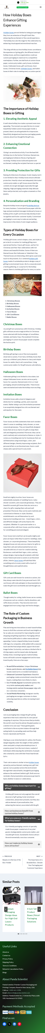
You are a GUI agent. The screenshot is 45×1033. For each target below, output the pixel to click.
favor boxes (18, 560)
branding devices (33, 205)
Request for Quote (22, 7)
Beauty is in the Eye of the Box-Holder (12, 859)
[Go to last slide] (6, 909)
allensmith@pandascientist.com (18, 993)
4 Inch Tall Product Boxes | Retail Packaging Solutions (33, 915)
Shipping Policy (8, 962)
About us (6, 952)
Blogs (5, 972)
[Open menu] (40, 7)
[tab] (18, 933)
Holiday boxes (8, 32)
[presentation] (11, 895)
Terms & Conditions (10, 966)
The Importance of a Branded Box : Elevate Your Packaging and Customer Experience (34, 862)
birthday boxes (26, 68)
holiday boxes (34, 762)
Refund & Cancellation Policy (13, 969)
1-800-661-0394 (24, 2)
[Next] (39, 909)
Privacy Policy (8, 959)
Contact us (6, 955)
